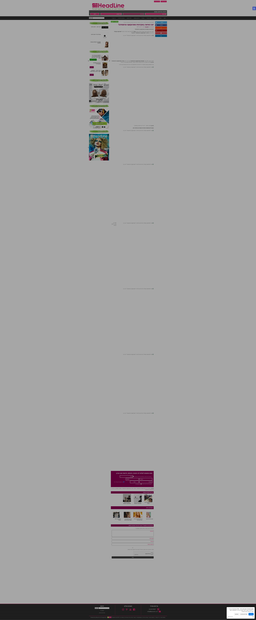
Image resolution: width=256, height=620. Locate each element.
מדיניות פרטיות (230, 616)
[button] (254, 8)
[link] (253, 617)
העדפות (236, 614)
